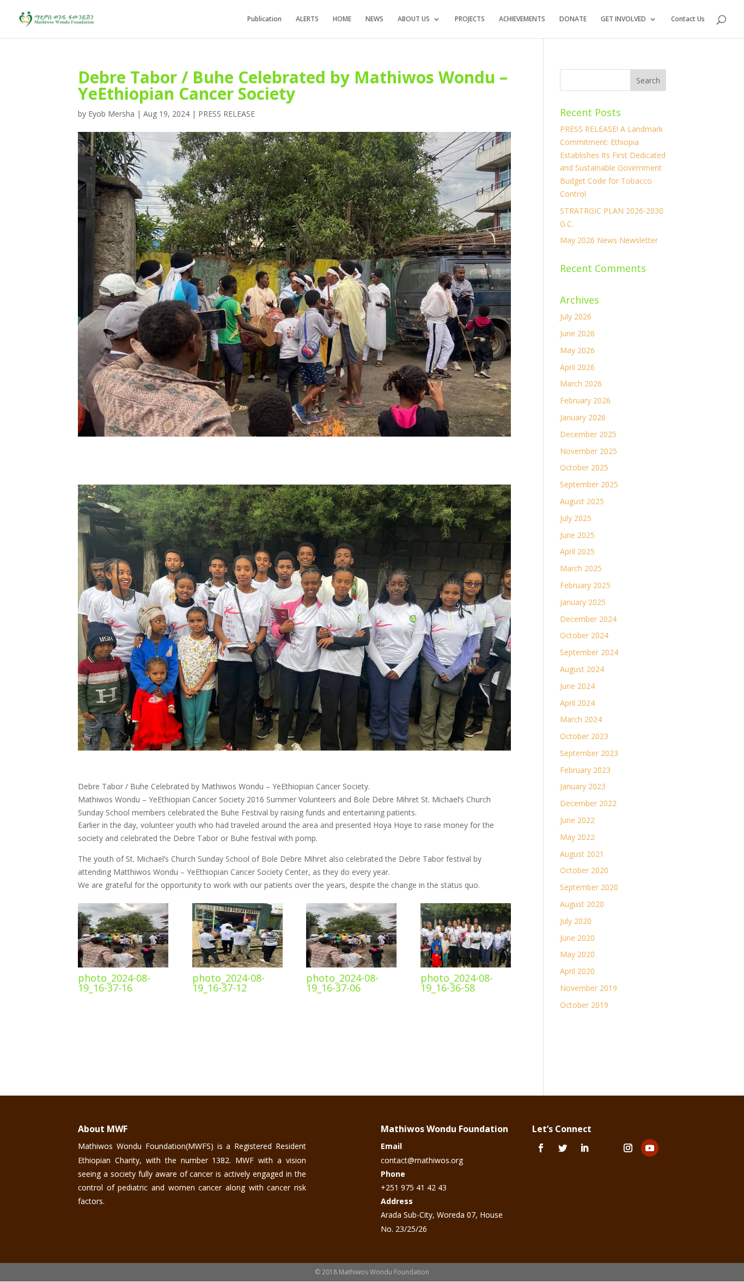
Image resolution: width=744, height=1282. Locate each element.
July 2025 (575, 518)
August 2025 (582, 501)
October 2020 (584, 870)
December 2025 (588, 434)
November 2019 (588, 988)
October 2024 (584, 635)
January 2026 (583, 417)
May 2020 (577, 954)
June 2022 (577, 820)
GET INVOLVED (623, 19)
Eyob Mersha (111, 113)
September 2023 (589, 753)
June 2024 (577, 686)
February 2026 (585, 400)
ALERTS (307, 19)
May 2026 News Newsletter (609, 240)
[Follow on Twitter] (562, 1148)
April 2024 (577, 703)
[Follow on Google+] (606, 1148)
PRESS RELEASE (226, 113)
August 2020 (582, 904)
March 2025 (581, 568)
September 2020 (589, 887)
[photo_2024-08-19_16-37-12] (237, 967)
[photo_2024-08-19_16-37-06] (351, 967)
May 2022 (577, 837)
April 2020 (577, 971)
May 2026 (577, 350)
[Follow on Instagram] (628, 1148)
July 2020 (575, 921)
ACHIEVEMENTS (522, 19)
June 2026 (577, 333)
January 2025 (583, 602)
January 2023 (583, 786)
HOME (342, 19)
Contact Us (688, 19)
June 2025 (577, 535)
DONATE (573, 19)
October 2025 (584, 467)
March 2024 (581, 719)
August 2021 (582, 854)
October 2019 (584, 1005)
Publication (264, 19)
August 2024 (582, 669)
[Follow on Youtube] (649, 1148)
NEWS (374, 19)
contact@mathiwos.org (422, 1160)
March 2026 (581, 383)
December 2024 (588, 619)
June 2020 (577, 938)
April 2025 (577, 551)
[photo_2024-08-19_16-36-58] (465, 967)
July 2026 (575, 316)
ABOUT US (414, 19)
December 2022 (588, 803)
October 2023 (584, 736)
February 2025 (585, 585)
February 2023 (585, 770)
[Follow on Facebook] (541, 1148)
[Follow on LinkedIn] (584, 1148)
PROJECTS (470, 19)
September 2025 (589, 484)
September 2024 (589, 652)
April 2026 (577, 367)
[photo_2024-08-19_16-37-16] (123, 967)
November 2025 (588, 451)
